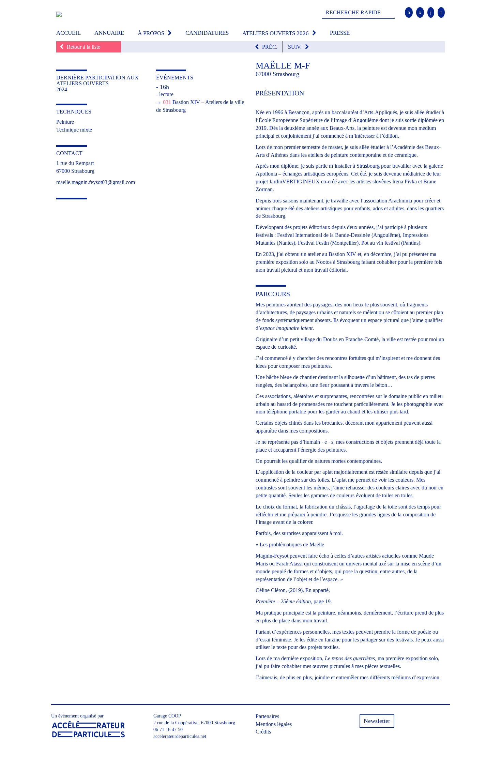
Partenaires (267, 716)
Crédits (263, 732)
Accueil (68, 33)
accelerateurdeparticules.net (179, 736)
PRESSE (340, 33)
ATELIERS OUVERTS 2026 (275, 33)
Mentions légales (274, 724)
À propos (151, 33)
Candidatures (207, 33)
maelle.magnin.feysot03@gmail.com (95, 182)
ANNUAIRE (109, 33)
